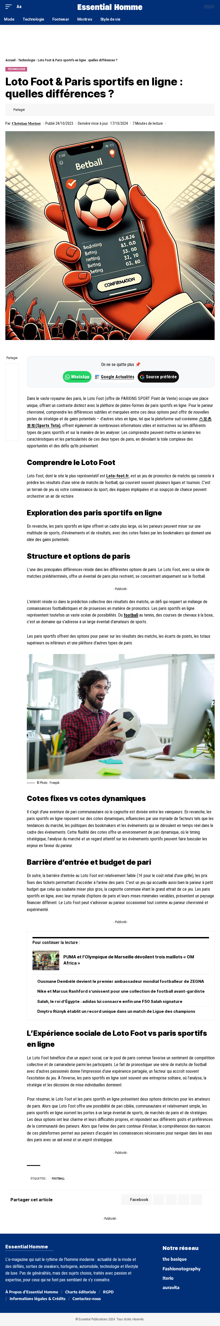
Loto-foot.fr (117, 475)
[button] (9, 6)
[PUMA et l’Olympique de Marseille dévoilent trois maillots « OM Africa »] (45, 960)
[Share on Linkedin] (55, 109)
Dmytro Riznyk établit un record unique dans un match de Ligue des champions (116, 1011)
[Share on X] (39, 109)
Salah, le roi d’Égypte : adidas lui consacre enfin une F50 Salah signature (109, 1001)
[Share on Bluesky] (12, 408)
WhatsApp (80, 376)
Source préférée (161, 376)
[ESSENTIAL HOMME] (110, 6)
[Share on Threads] (12, 395)
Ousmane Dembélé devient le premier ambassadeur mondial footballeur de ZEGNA (120, 981)
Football (58, 1178)
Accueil (10, 60)
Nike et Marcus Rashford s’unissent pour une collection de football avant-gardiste (121, 991)
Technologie (26, 60)
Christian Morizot (26, 123)
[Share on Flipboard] (47, 109)
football (131, 615)
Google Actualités (114, 376)
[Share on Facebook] (30, 109)
